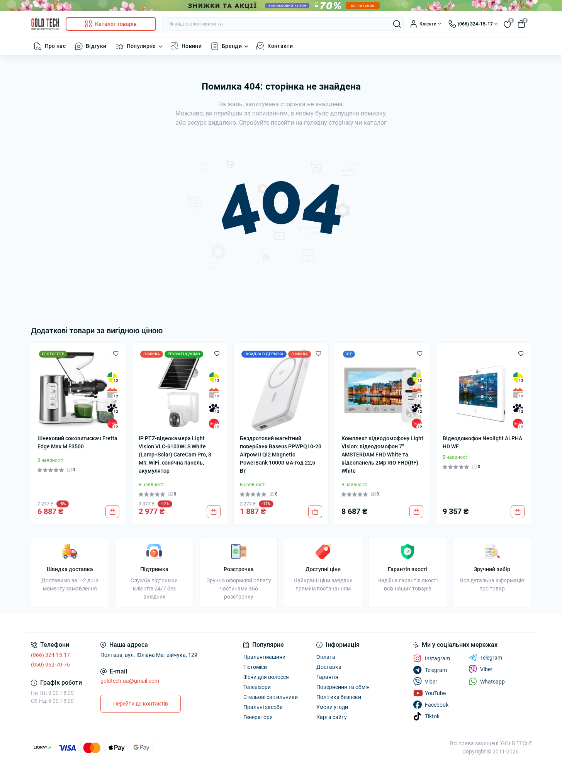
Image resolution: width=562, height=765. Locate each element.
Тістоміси (255, 667)
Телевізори (257, 687)
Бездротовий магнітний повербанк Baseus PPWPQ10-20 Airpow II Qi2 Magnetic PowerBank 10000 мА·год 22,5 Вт (280, 454)
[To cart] (112, 511)
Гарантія (327, 677)
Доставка (328, 667)
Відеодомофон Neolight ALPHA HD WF (482, 442)
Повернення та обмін (343, 687)
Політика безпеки (338, 697)
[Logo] (45, 24)
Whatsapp (492, 681)
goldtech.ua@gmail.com (129, 681)
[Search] (397, 24)
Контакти (280, 46)
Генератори (258, 717)
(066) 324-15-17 (50, 655)
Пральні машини (264, 657)
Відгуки (96, 46)
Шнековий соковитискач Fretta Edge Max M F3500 (77, 442)
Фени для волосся (266, 677)
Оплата (325, 657)
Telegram (491, 658)
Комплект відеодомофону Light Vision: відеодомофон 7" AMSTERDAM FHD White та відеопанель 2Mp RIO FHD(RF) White (382, 454)
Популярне (141, 46)
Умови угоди (332, 707)
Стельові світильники (270, 697)
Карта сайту (331, 717)
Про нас (55, 46)
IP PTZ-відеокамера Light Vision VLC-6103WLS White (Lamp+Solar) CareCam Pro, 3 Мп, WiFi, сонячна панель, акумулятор (175, 454)
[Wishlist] (116, 353)
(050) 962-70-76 (50, 665)
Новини (192, 46)
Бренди (232, 46)
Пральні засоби (263, 707)
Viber (486, 669)
